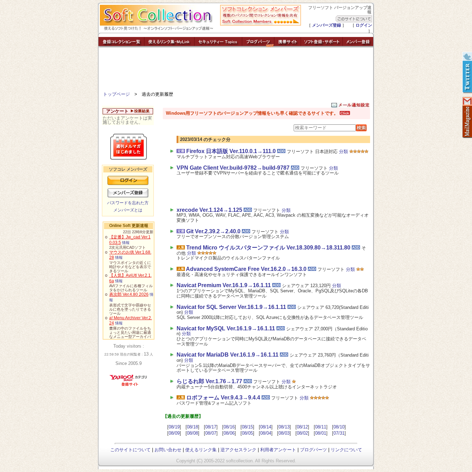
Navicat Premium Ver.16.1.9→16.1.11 (224, 285)
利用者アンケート (278, 449)
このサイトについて (130, 449)
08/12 (302, 426)
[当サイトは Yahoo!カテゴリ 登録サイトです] (129, 385)
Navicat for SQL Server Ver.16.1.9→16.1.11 (231, 307)
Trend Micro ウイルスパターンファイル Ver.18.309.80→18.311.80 (268, 248)
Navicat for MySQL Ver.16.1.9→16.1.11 (226, 328)
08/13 (284, 426)
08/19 (174, 426)
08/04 (265, 433)
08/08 (192, 433)
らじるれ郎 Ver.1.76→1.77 (209, 381)
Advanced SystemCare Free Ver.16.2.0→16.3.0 (246, 269)
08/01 (320, 433)
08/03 (284, 433)
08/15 (247, 426)
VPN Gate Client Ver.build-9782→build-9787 (233, 168)
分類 (343, 151)
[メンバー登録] (358, 46)
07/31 (338, 433)
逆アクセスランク (238, 449)
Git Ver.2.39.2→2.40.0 (213, 231)
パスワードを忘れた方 (128, 202)
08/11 (320, 426)
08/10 (338, 426)
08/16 (229, 426)
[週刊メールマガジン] (467, 117)
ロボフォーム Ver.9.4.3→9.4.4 (223, 397)
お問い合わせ (167, 449)
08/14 (265, 426)
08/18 (192, 426)
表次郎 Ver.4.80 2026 (129, 294)
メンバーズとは (127, 210)
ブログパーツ (313, 449)
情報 (126, 242)
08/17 (210, 426)
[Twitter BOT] (467, 72)
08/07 (210, 433)
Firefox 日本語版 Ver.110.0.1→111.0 (231, 151)
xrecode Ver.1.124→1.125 (209, 210)
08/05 (247, 433)
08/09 (174, 433)
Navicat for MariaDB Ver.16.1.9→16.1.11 (228, 355)
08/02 (302, 433)
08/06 (229, 433)
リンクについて (346, 449)
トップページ (116, 94)
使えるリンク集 (201, 449)
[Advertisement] (236, 70)
